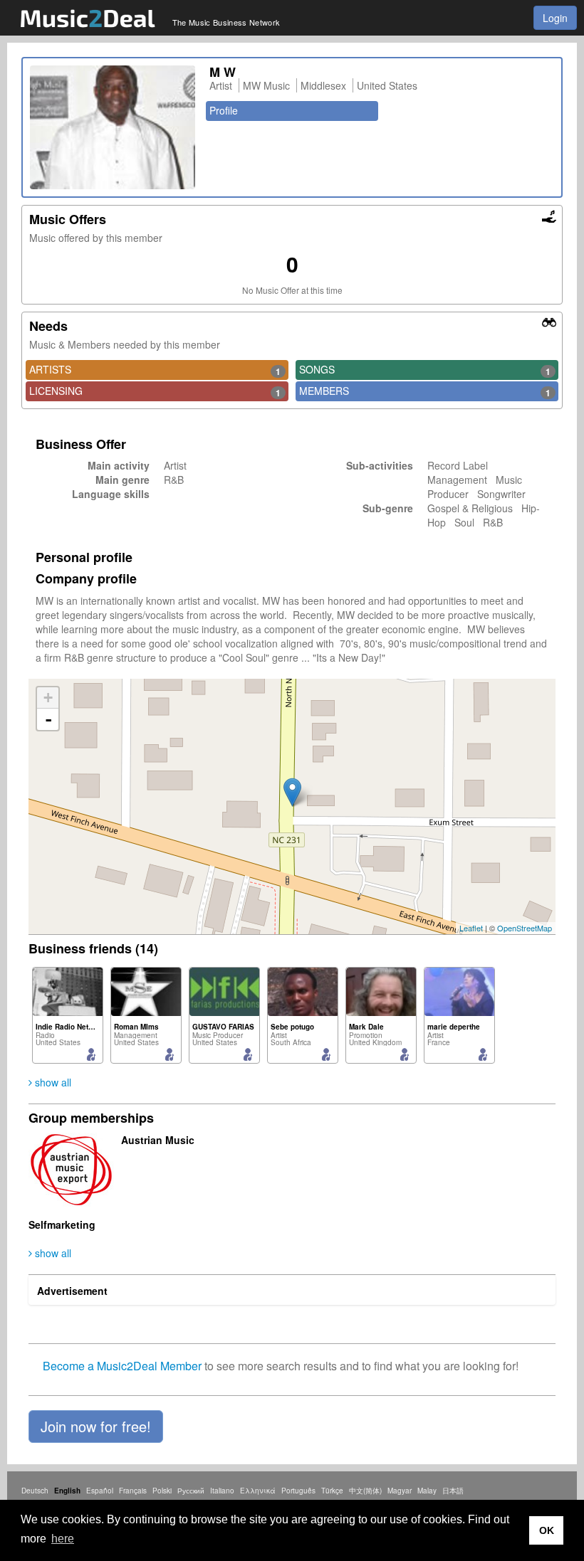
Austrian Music (157, 1140)
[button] (95, 1426)
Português (298, 1491)
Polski (162, 1491)
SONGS (425, 370)
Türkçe (332, 1491)
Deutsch (34, 1491)
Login (555, 18)
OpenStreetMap (524, 927)
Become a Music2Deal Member (122, 1366)
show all (51, 1082)
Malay (427, 1491)
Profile (223, 110)
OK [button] (546, 1530)
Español (99, 1491)
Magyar (399, 1491)
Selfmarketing (61, 1224)
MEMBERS (425, 391)
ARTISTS (155, 370)
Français (133, 1491)
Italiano (222, 1491)
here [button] (62, 1539)
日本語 (453, 1491)
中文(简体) (365, 1491)
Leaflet (471, 927)
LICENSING (155, 391)
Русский (190, 1491)
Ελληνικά (258, 1491)
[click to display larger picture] (112, 127)
